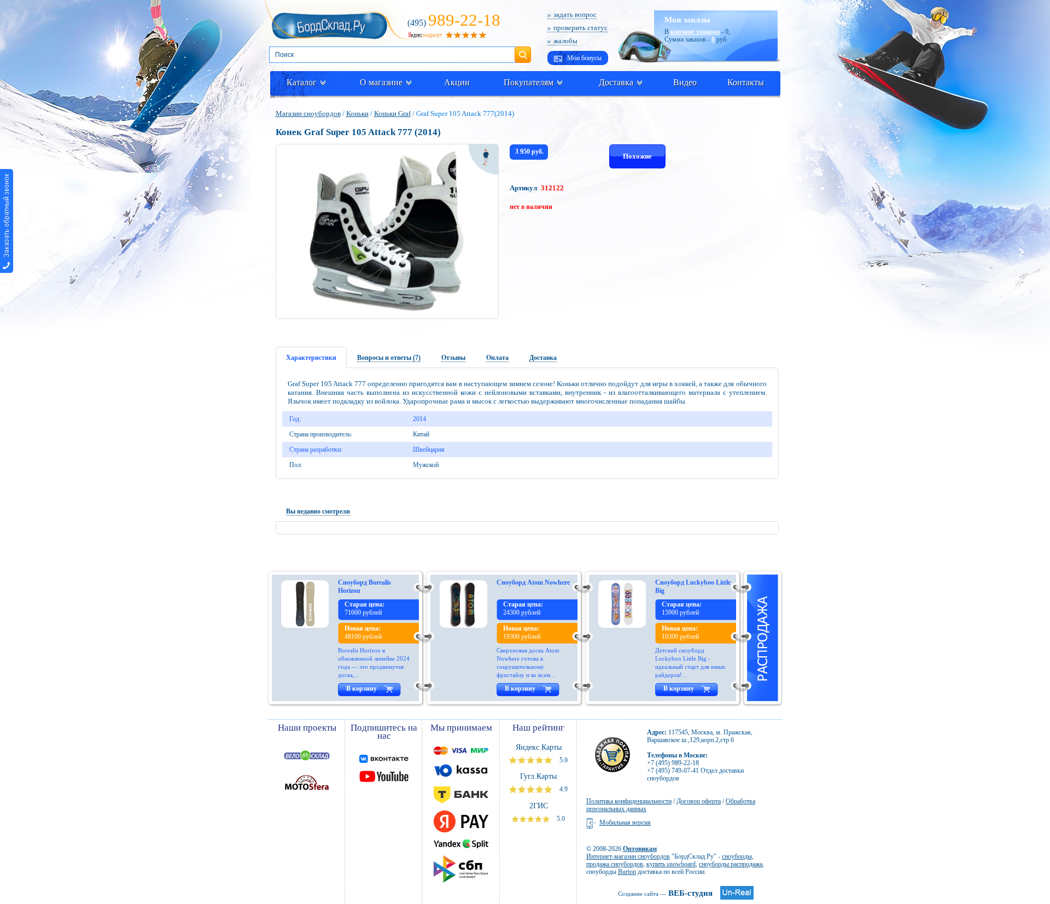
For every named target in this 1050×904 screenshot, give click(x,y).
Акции (457, 82)
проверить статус (580, 28)
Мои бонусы (583, 58)
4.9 (563, 789)
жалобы (565, 41)
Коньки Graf (392, 113)
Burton (627, 872)
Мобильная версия (625, 822)
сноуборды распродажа (730, 864)
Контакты (745, 82)
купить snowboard (671, 864)
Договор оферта (698, 801)
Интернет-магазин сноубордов (628, 856)
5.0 (563, 760)
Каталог (302, 82)
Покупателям (528, 82)
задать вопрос (575, 14)
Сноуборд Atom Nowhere (533, 582)
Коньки (357, 113)
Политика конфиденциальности (629, 801)
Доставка (616, 82)
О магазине (381, 82)
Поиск (523, 50)
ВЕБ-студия (665, 893)
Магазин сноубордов (308, 113)
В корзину (361, 688)
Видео (685, 82)
